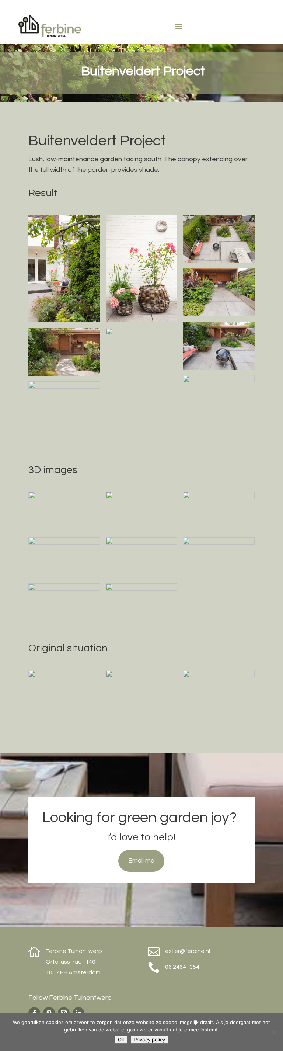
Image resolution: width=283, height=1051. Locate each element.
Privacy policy (149, 1040)
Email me (141, 860)
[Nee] (273, 1032)
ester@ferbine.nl (187, 951)
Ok (121, 1040)
